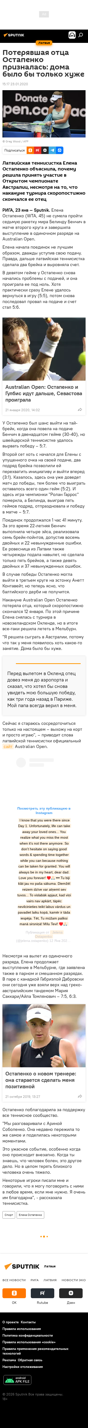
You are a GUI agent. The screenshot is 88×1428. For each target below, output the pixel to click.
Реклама (9, 1360)
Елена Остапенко (30, 1215)
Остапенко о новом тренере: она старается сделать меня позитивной (40, 1079)
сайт (8, 746)
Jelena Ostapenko (49, 934)
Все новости (14, 1280)
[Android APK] (17, 1380)
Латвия (50, 1280)
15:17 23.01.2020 (15, 84)
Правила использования (21, 1328)
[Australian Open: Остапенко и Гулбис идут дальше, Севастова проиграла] (44, 349)
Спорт (9, 1215)
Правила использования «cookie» (28, 1342)
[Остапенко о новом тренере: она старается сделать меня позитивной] (44, 1035)
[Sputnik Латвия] (14, 37)
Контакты (28, 1322)
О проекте (10, 1322)
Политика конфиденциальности (27, 1335)
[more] (80, 409)
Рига (35, 1280)
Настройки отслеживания (22, 1366)
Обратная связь (30, 1360)
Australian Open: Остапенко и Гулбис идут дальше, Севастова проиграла (43, 393)
